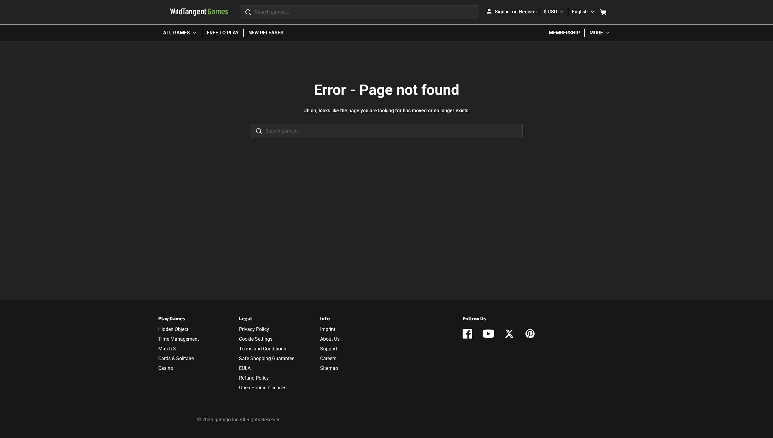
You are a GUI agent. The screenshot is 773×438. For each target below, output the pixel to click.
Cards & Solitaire (176, 358)
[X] (509, 334)
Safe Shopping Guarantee (266, 358)
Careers (328, 358)
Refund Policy (254, 378)
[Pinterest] (530, 333)
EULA (245, 368)
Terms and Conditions (262, 349)
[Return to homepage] (199, 12)
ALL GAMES (176, 33)
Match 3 (167, 349)
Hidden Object (173, 329)
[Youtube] (488, 333)
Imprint (327, 329)
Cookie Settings (255, 339)
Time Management (178, 339)
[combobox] (359, 12)
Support (328, 349)
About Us (330, 339)
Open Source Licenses (262, 388)
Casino (165, 368)
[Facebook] (467, 334)
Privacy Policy (254, 329)
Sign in (502, 12)
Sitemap (329, 368)
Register (528, 12)
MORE (596, 33)
